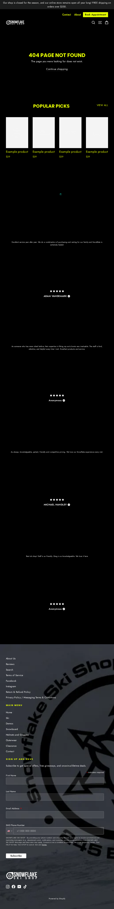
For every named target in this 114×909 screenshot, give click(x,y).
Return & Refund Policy (18, 692)
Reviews (10, 664)
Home (9, 712)
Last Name (11, 791)
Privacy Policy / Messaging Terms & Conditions (31, 697)
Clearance (11, 746)
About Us (10, 658)
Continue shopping (57, 69)
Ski (7, 718)
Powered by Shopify (57, 898)
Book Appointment (95, 14)
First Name (11, 775)
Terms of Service (14, 675)
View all (102, 105)
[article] (57, 249)
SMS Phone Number (15, 825)
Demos (9, 723)
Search (9, 669)
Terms (44, 845)
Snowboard (12, 729)
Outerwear (11, 740)
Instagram (11, 686)
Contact (66, 14)
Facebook (11, 681)
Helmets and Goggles (17, 734)
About (77, 14)
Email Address (14, 809)
